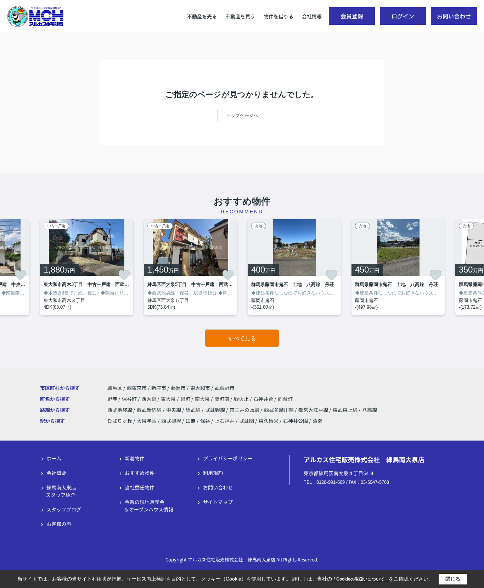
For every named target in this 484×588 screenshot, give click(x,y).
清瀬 (317, 420)
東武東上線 (346, 409)
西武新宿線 (150, 409)
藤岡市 (178, 387)
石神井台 (263, 398)
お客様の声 (58, 523)
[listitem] (87, 267)
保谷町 (130, 398)
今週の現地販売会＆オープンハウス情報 (148, 505)
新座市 (158, 387)
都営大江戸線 (313, 409)
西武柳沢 (171, 420)
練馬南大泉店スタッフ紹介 (61, 491)
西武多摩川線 (279, 409)
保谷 (205, 420)
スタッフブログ (63, 509)
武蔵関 (246, 420)
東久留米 (268, 420)
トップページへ (242, 115)
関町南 (222, 398)
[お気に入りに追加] (20, 275)
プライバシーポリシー (228, 458)
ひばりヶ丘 (119, 420)
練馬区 (114, 387)
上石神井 (225, 420)
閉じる (452, 579)
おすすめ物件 (139, 472)
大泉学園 (147, 420)
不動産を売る (202, 16)
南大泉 (203, 398)
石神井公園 (295, 420)
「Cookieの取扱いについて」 (360, 579)
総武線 (194, 409)
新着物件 (135, 458)
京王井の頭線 (245, 409)
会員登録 (352, 16)
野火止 (242, 398)
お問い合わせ (454, 16)
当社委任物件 (139, 487)
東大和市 (200, 387)
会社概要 (56, 472)
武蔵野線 (215, 409)
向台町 (285, 398)
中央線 (174, 409)
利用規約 (213, 472)
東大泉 (169, 398)
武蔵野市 (225, 387)
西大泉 (149, 398)
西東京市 (137, 387)
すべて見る (242, 338)
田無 (191, 420)
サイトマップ (218, 501)
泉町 (185, 398)
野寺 (112, 398)
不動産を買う (240, 16)
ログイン (403, 16)
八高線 (369, 409)
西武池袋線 (120, 409)
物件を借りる (278, 16)
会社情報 (312, 16)
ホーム (53, 458)
